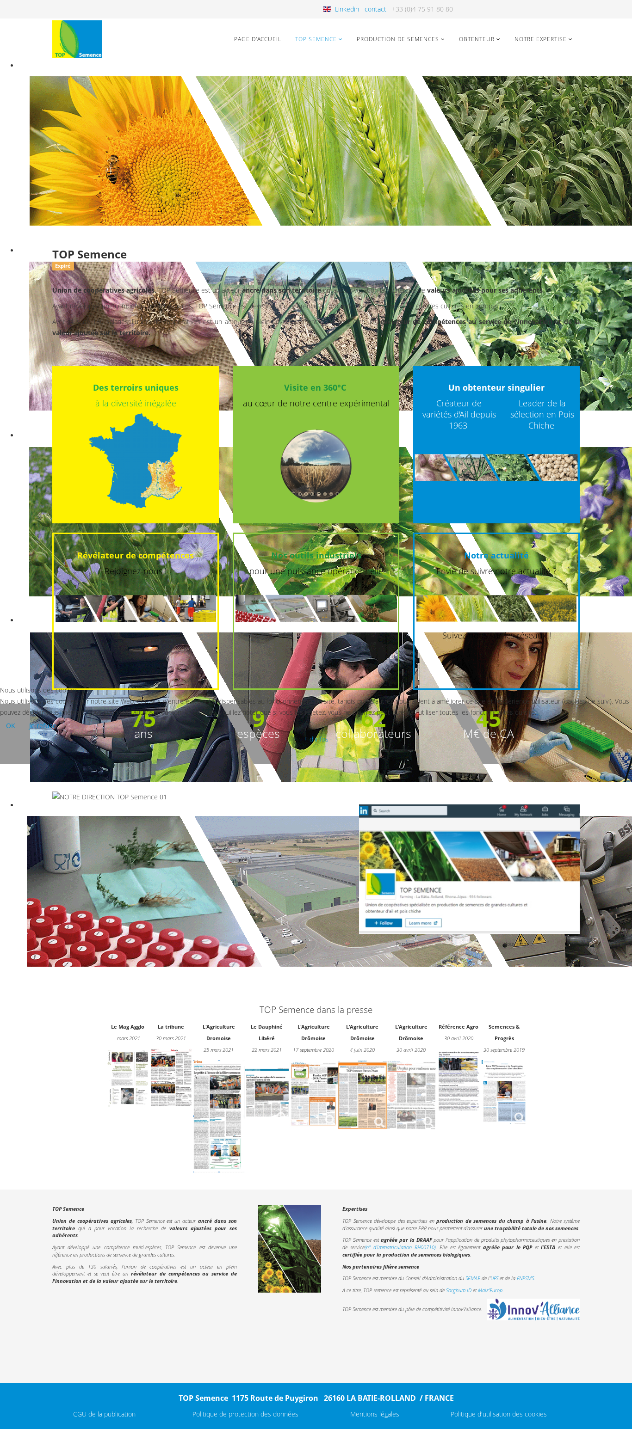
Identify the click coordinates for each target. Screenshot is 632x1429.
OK (10, 725)
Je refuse (42, 725)
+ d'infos (316, 739)
